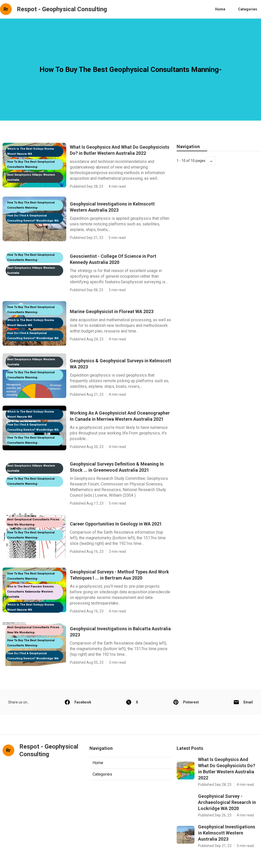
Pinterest (191, 702)
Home (220, 9)
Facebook (82, 702)
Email (248, 702)
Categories (247, 9)
